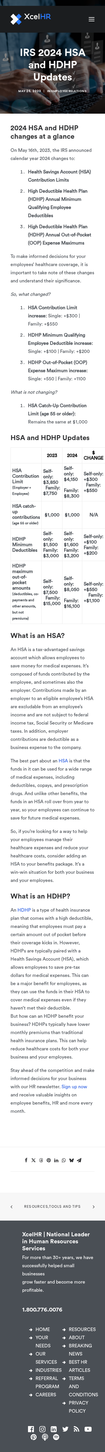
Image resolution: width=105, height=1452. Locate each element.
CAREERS (46, 1395)
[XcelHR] (30, 19)
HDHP (24, 910)
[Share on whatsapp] (63, 1160)
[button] (91, 19)
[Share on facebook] (25, 1160)
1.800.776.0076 (42, 1310)
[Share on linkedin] (56, 1160)
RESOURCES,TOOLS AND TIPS (52, 1206)
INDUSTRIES (49, 1370)
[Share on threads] (41, 1160)
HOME (43, 1329)
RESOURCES (82, 1329)
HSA (63, 761)
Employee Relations (69, 91)
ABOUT (77, 1337)
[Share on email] (79, 1160)
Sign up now (74, 1086)
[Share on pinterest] (48, 1160)
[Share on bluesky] (71, 1160)
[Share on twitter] (33, 1160)
